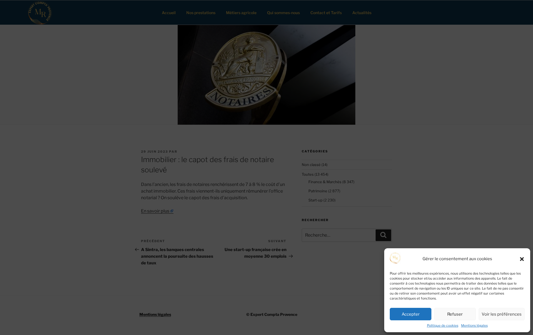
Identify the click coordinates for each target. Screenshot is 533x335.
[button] (522, 259)
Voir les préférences (502, 314)
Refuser (455, 314)
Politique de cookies (442, 325)
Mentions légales (474, 325)
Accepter (411, 314)
